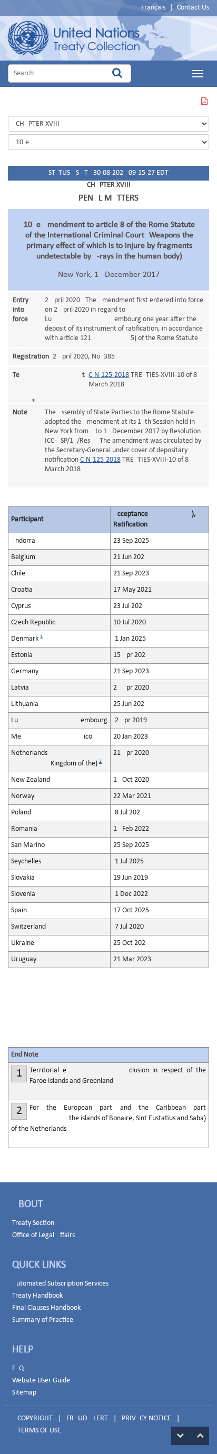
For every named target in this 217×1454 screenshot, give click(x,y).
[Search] (117, 73)
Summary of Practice (42, 1320)
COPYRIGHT (35, 1418)
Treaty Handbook (37, 1296)
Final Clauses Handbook (46, 1308)
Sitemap (24, 1393)
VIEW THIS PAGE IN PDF (204, 107)
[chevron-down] (181, 1436)
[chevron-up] (200, 1436)
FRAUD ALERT (87, 1418)
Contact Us (193, 8)
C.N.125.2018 (108, 375)
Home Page (74, 38)
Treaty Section (33, 1223)
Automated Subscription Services (60, 1284)
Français (153, 8)
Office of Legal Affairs (43, 1235)
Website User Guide (41, 1381)
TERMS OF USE (39, 1431)
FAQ (18, 1368)
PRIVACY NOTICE (146, 1418)
